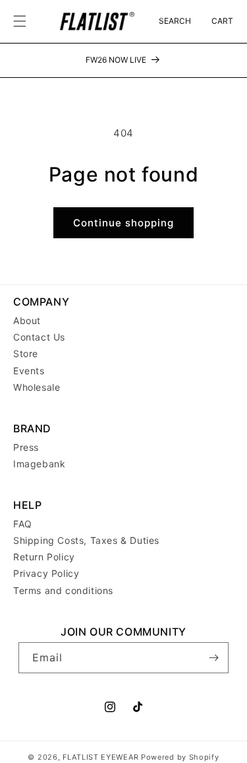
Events (29, 370)
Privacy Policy (46, 573)
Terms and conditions (63, 590)
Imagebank (39, 463)
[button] (19, 21)
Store (25, 353)
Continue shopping (123, 222)
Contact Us (39, 337)
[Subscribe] (213, 657)
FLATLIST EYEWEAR (100, 757)
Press (26, 447)
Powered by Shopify (180, 757)
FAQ (22, 523)
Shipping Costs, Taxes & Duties (86, 540)
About (27, 320)
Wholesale (36, 387)
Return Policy (44, 556)
